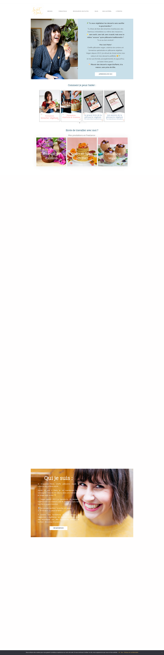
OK (119, 652)
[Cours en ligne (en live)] (82, 145)
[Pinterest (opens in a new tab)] (124, 2)
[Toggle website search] (127, 11)
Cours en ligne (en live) (82, 156)
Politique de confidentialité (131, 652)
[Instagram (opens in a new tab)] (126, 2)
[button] (36, 106)
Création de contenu (51, 156)
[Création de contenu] (51, 145)
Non (122, 652)
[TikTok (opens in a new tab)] (131, 2)
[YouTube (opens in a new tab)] (129, 2)
